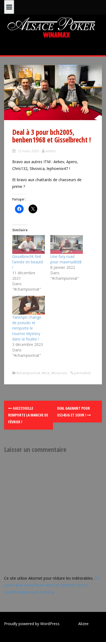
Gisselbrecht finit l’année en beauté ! (27, 262)
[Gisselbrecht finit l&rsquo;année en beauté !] (28, 244)
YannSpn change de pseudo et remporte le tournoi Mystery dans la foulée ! (26, 328)
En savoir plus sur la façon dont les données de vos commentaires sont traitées (51, 585)
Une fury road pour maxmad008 (66, 259)
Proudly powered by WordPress (32, 623)
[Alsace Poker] (53, 27)
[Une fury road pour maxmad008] (66, 244)
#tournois (59, 372)
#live (46, 372)
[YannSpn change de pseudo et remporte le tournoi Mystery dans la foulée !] (28, 305)
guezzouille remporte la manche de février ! (28, 415)
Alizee (83, 623)
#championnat (28, 372)
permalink (82, 372)
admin (50, 150)
